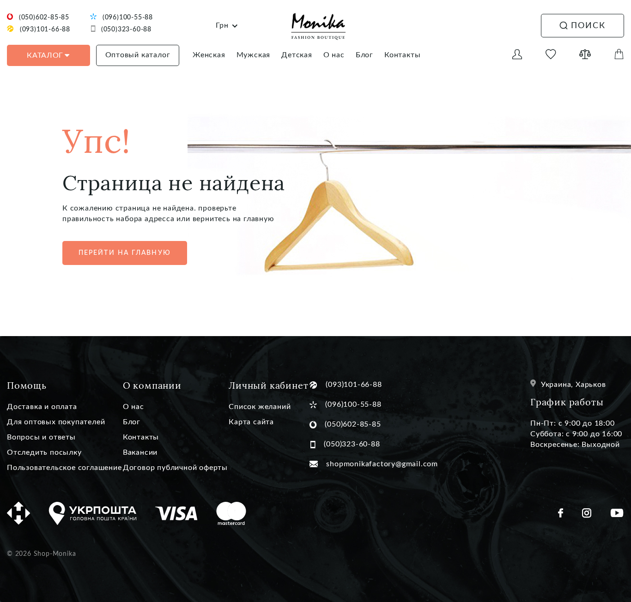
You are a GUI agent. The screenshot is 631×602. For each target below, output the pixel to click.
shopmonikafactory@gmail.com (382, 464)
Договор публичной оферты (175, 467)
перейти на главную (125, 253)
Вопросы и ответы (41, 437)
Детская (296, 55)
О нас (334, 55)
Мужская (254, 55)
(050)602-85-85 (44, 17)
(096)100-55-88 (128, 17)
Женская (209, 55)
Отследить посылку (44, 452)
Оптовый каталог (137, 55)
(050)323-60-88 (126, 29)
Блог (364, 55)
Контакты (402, 55)
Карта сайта (251, 422)
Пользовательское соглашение (64, 467)
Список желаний (260, 406)
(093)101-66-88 (45, 29)
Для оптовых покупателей (56, 422)
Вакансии (140, 452)
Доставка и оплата (42, 406)
